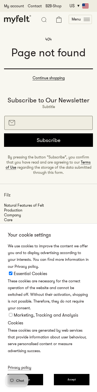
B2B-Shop (53, 6)
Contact (35, 6)
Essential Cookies (30, 273)
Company (12, 215)
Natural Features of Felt (24, 205)
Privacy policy (19, 367)
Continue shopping (49, 78)
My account (14, 6)
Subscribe (49, 140)
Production (13, 210)
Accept (72, 379)
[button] (80, 19)
